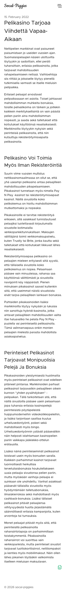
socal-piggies (15, 6)
